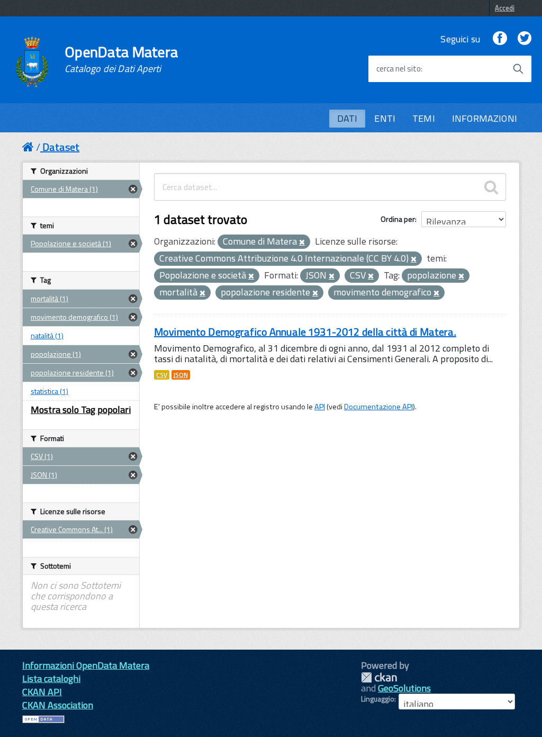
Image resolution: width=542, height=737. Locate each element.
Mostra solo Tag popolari (81, 409)
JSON (181, 375)
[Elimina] (302, 242)
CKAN (379, 677)
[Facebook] (500, 39)
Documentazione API (378, 406)
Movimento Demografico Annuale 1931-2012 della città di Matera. (305, 331)
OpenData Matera (121, 59)
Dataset (60, 147)
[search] (491, 187)
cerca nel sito (398, 69)
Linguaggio (377, 699)
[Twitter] (524, 39)
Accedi (504, 8)
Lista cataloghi (51, 678)
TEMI (423, 118)
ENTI (384, 118)
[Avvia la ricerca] (518, 69)
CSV (161, 375)
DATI (347, 118)
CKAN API (42, 692)
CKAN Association (57, 705)
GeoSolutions (404, 688)
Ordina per (398, 218)
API (319, 406)
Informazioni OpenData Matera (85, 665)
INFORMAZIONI (484, 118)
